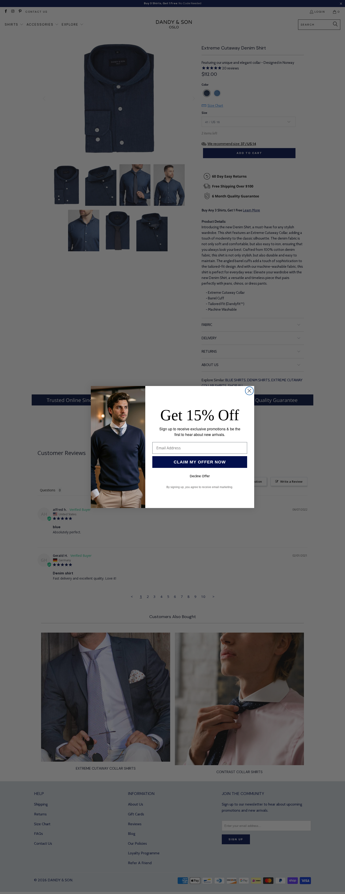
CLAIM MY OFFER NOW (200, 462)
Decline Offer (200, 476)
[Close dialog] (249, 391)
